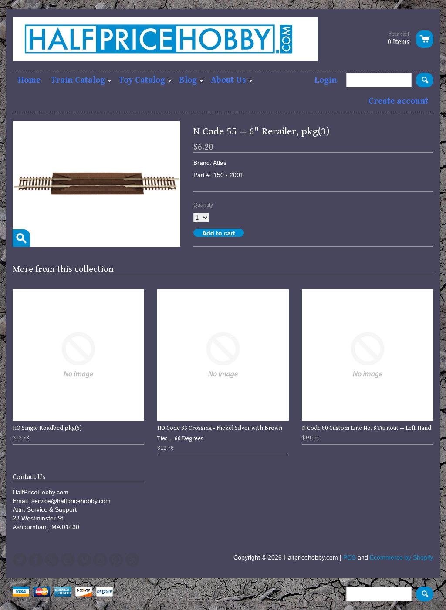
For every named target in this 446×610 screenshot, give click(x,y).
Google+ (52, 560)
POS (349, 557)
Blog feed (132, 560)
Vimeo (84, 560)
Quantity (203, 205)
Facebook (36, 560)
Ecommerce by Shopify (401, 557)
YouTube (68, 560)
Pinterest (116, 560)
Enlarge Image (21, 238)
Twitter (20, 560)
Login (325, 80)
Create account (398, 101)
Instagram (100, 560)
